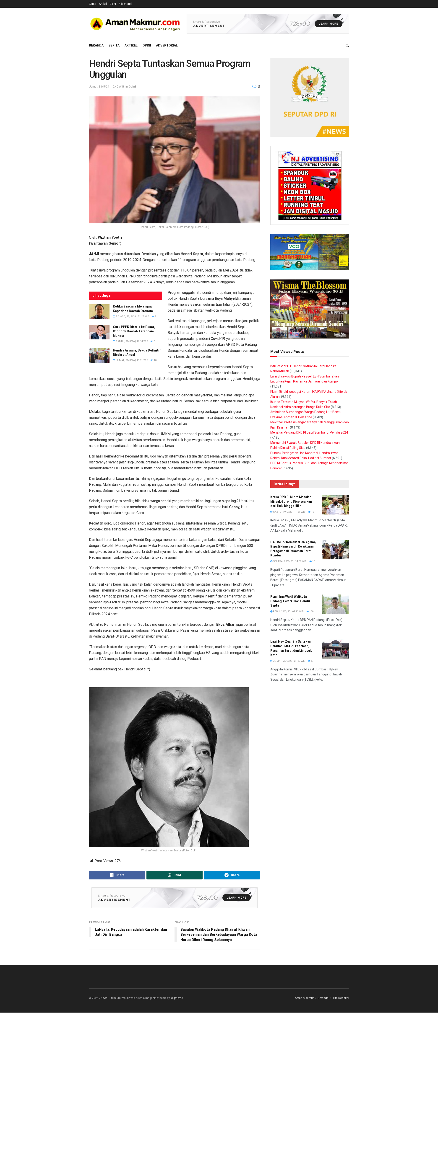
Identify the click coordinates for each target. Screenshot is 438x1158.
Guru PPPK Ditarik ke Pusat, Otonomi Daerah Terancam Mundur (134, 331)
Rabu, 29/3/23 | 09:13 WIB (288, 611)
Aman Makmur (304, 998)
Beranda (96, 45)
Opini (113, 3)
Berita (92, 3)
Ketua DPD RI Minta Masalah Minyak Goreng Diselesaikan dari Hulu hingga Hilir (291, 501)
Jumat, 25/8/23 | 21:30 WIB (288, 660)
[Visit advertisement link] (268, 24)
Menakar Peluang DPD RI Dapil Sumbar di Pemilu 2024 (309, 432)
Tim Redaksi (340, 998)
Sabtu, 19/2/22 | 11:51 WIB (288, 511)
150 (311, 611)
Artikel (103, 3)
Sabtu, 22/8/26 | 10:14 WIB (131, 341)
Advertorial (125, 3)
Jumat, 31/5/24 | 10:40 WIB (106, 86)
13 (313, 561)
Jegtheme (176, 998)
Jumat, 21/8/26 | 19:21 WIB (131, 360)
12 (312, 511)
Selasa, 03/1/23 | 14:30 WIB (289, 561)
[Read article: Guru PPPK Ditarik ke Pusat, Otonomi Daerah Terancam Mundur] (99, 332)
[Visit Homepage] (134, 23)
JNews (103, 998)
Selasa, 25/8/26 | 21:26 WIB (132, 316)
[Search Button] (347, 45)
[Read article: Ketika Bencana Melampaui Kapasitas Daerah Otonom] (99, 311)
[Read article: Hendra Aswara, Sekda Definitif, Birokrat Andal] (99, 355)
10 (154, 360)
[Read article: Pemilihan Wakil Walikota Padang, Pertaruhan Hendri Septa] (335, 604)
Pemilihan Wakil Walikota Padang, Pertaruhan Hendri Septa (290, 601)
